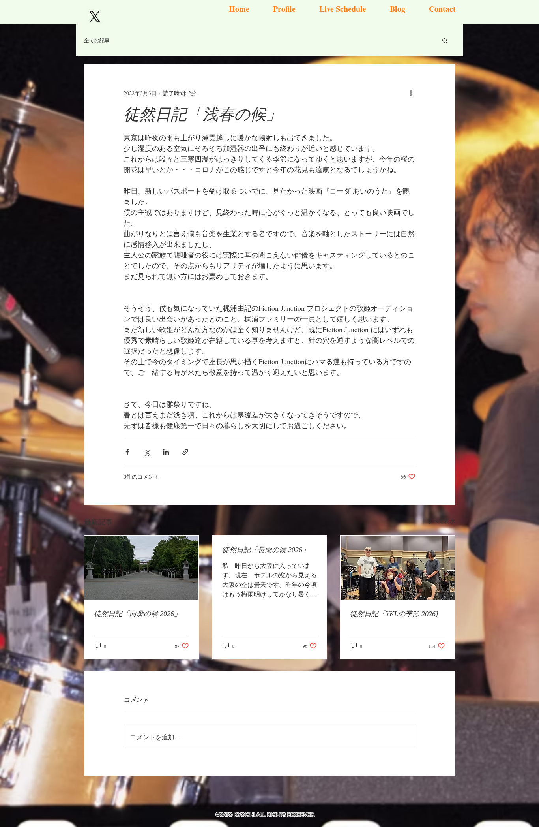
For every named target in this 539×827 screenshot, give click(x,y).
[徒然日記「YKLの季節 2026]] (398, 568)
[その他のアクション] (410, 93)
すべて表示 (441, 520)
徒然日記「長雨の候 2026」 (265, 550)
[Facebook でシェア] (127, 452)
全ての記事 (97, 40)
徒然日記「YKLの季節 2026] (394, 614)
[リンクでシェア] (185, 452)
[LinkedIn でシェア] (166, 452)
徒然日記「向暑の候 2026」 (137, 614)
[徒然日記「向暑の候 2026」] (141, 568)
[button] (445, 40)
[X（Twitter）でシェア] (146, 452)
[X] (95, 16)
